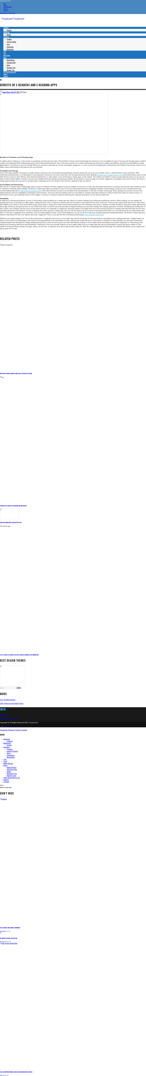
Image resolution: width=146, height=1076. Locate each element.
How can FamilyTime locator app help (11, 522)
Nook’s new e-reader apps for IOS (110, 175)
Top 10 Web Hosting (7, 700)
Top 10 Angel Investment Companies (10, 927)
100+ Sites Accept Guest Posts (11, 703)
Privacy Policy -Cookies (9, 719)
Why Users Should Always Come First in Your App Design (16, 373)
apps (20, 161)
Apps (1, 80)
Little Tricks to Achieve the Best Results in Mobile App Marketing (19, 655)
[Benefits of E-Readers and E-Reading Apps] (54, 154)
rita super (2, 941)
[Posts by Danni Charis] (1, 92)
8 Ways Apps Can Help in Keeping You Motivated (13, 506)
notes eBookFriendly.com (94, 215)
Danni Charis (6, 92)
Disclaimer (4, 715)
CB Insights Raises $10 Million (8, 938)
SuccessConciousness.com (30, 191)
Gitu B (1, 1075)
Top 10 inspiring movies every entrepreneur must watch (16, 1072)
